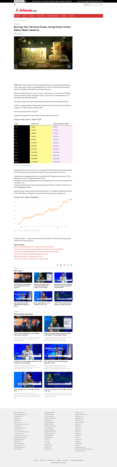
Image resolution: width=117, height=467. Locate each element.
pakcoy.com (48, 447)
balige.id (77, 445)
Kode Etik (42, 460)
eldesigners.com (18, 416)
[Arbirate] (26, 10)
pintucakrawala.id (49, 416)
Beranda (17, 16)
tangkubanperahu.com (81, 414)
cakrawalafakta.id (49, 422)
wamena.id (78, 439)
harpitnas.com (48, 449)
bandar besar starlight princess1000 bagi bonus (88, 20)
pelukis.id (77, 426)
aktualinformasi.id (19, 439)
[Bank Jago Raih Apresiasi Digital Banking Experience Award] (23, 296)
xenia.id (77, 437)
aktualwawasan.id (49, 433)
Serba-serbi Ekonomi (53, 16)
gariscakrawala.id (18, 445)
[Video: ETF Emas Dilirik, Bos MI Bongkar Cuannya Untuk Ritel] (63, 296)
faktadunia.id (17, 441)
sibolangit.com (79, 416)
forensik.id (47, 443)
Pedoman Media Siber (77, 460)
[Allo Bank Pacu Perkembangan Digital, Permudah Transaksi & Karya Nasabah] (63, 278)
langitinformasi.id (49, 414)
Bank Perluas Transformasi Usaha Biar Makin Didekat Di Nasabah (37, 1)
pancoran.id (78, 428)
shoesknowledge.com (20, 437)
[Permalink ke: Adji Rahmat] (15, 34)
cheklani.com (17, 418)
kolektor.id (78, 424)
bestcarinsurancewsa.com (21, 424)
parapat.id (78, 441)
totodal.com (17, 420)
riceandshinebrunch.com (20, 435)
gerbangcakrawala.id (19, 447)
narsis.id (47, 439)
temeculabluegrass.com (20, 414)
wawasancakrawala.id (51, 418)
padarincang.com (80, 422)
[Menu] (15, 4)
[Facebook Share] (57, 265)
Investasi (70, 16)
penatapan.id (78, 443)
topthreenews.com (80, 447)
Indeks (36, 460)
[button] (101, 4)
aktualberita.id (48, 420)
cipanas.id (77, 431)
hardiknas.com (49, 445)
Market (24, 16)
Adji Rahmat (20, 33)
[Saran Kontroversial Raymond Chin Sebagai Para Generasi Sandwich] (23, 278)
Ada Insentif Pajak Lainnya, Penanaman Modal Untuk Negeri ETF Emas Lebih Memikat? (38, 249)
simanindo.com (79, 420)
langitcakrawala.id (49, 412)
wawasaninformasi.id (50, 426)
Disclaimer (66, 460)
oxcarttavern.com (19, 433)
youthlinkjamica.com (80, 451)
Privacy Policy (51, 460)
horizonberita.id (49, 428)
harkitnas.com (79, 412)
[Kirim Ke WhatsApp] (71, 265)
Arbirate (63, 462)
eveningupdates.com (19, 428)
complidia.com (18, 426)
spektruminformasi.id (50, 431)
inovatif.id (77, 435)
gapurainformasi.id (19, 443)
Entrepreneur (40, 16)
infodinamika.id (49, 437)
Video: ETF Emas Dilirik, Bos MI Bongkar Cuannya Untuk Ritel (31, 259)
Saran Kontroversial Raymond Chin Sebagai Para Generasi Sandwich (33, 247)
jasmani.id (78, 430)
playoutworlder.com (19, 412)
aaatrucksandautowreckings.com (84, 449)
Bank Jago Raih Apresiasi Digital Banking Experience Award (31, 254)
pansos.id (47, 441)
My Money (32, 16)
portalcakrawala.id (50, 430)
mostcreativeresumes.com (21, 431)
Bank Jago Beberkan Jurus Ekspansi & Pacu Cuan (28, 256)
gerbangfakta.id (49, 435)
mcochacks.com (18, 430)
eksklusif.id (78, 433)
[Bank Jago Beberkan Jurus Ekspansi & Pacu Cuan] (43, 296)
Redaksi (59, 460)
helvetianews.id (18, 449)
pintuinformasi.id (49, 424)
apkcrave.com (18, 422)
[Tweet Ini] (61, 265)
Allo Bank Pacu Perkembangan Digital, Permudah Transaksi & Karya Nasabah (36, 251)
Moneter (63, 16)
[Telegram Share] (67, 265)
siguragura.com (79, 418)
